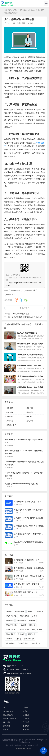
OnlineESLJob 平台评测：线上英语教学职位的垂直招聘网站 (24, 463)
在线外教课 (10, 620)
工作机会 (26, 715)
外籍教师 (21, 634)
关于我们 (26, 707)
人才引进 (18, 639)
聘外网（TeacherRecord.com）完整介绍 (21, 483)
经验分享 (29, 408)
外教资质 (32, 620)
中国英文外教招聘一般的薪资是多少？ (29, 576)
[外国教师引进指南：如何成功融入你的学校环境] (10, 390)
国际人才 (9, 639)
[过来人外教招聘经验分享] (10, 335)
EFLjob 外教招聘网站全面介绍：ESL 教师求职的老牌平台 (24, 474)
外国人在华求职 (37, 630)
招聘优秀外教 (10, 634)
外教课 (34, 616)
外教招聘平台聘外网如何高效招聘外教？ (30, 509)
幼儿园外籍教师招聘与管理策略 (30, 376)
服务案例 (6, 726)
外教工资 (9, 294)
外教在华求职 (23, 643)
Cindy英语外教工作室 (20, 313)
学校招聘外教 (10, 643)
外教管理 (23, 625)
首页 (14, 10)
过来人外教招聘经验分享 (27, 332)
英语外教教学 (24, 616)
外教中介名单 (11, 425)
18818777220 (17, 665)
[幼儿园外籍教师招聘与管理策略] (10, 379)
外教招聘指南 (30, 290)
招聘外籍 (32, 625)
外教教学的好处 (11, 616)
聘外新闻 (29, 412)
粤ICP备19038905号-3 (24, 748)
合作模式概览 (8, 711)
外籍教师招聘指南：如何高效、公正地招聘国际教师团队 (30, 366)
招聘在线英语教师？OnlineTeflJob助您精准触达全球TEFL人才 (24, 452)
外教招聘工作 (16, 290)
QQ (21, 300)
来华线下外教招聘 (9, 718)
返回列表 (23, 308)
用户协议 (26, 722)
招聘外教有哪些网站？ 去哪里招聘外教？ (30, 534)
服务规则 (26, 726)
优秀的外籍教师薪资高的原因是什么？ (27, 317)
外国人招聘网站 (11, 630)
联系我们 (26, 711)
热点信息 (29, 421)
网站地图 (26, 729)
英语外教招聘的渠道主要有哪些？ (27, 584)
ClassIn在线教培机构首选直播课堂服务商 (30, 542)
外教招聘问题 (24, 630)
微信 (26, 300)
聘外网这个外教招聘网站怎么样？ (27, 501)
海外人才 (30, 611)
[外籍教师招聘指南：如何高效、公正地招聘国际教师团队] (10, 368)
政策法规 (9, 421)
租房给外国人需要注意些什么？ (26, 560)
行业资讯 (9, 412)
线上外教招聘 (8, 715)
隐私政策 (26, 718)
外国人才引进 (32, 634)
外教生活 (9, 408)
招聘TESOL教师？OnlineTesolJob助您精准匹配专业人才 (24, 441)
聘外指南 (31, 10)
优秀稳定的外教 (11, 625)
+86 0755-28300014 (19, 669)
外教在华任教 (29, 639)
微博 (16, 300)
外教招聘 (9, 611)
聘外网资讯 (22, 10)
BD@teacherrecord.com (21, 673)
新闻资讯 (6, 729)
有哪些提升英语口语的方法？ (25, 592)
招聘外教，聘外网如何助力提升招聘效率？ (31, 517)
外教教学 (29, 416)
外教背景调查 (21, 620)
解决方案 (6, 722)
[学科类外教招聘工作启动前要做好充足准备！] (10, 346)
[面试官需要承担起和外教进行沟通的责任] (10, 357)
